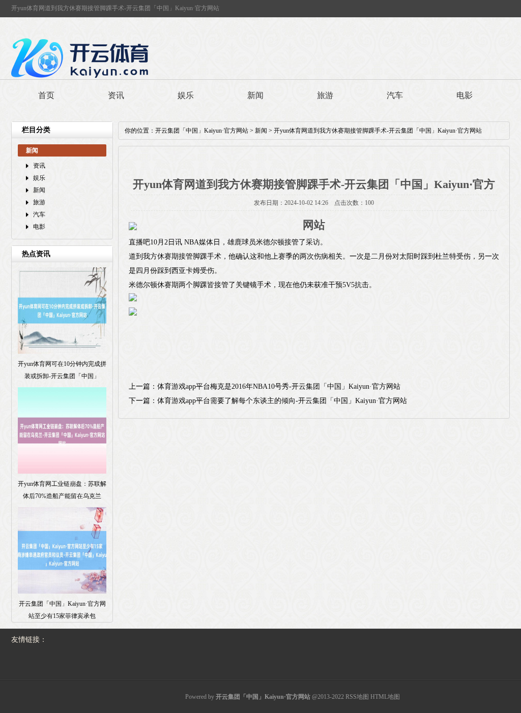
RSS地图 (357, 696)
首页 (46, 95)
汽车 (395, 95)
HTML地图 (385, 696)
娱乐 (186, 95)
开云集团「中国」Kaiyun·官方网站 (201, 130)
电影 (464, 95)
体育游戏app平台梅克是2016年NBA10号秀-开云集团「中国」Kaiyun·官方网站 (278, 386)
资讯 (116, 95)
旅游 (325, 95)
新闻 (255, 95)
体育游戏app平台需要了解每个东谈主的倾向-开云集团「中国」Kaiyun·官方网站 (282, 401)
